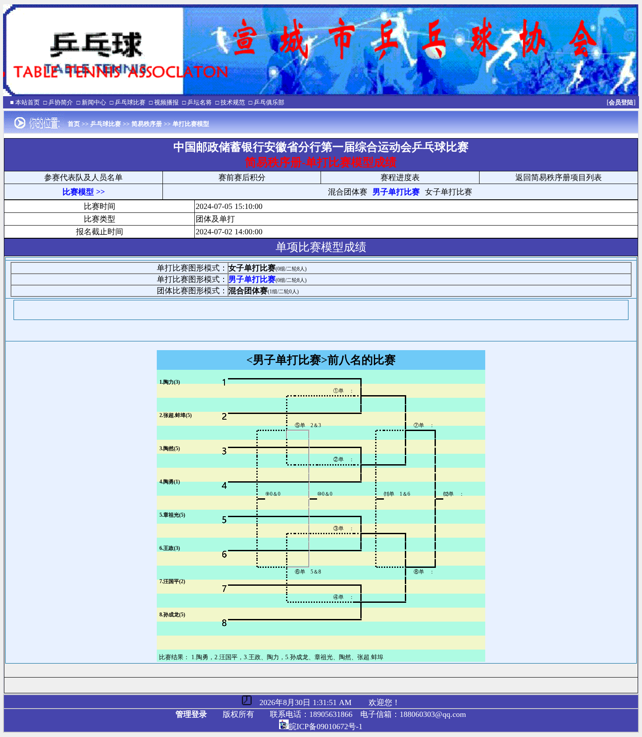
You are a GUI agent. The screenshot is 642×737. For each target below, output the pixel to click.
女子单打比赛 (448, 192)
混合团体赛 (347, 192)
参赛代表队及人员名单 (83, 177)
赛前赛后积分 (242, 177)
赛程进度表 (400, 177)
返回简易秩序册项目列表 (558, 177)
